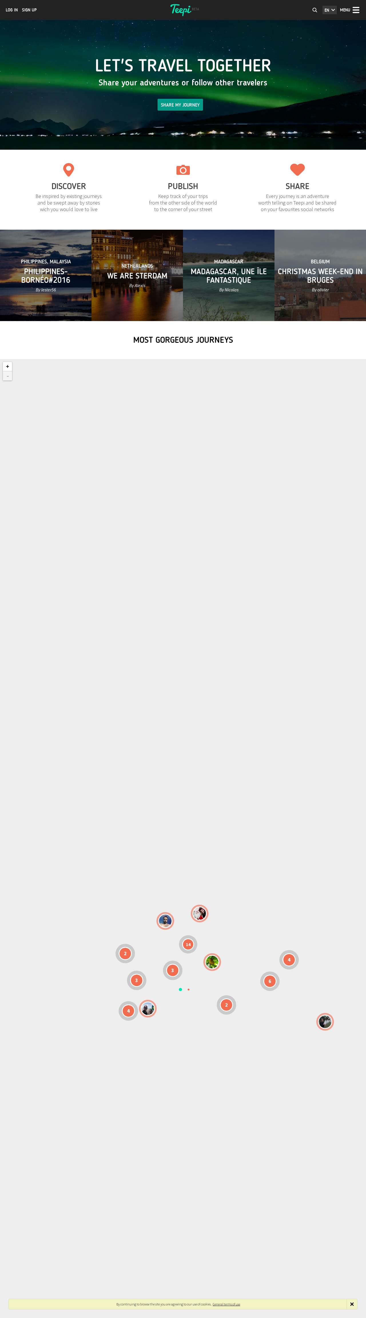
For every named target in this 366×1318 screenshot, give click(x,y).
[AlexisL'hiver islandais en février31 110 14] (165, 921)
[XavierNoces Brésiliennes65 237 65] (148, 1008)
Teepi (183, 10)
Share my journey (180, 105)
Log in (12, 10)
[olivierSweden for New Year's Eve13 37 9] (199, 913)
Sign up (29, 10)
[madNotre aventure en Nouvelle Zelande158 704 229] (325, 1022)
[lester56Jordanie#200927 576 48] (212, 962)
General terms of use (226, 1304)
